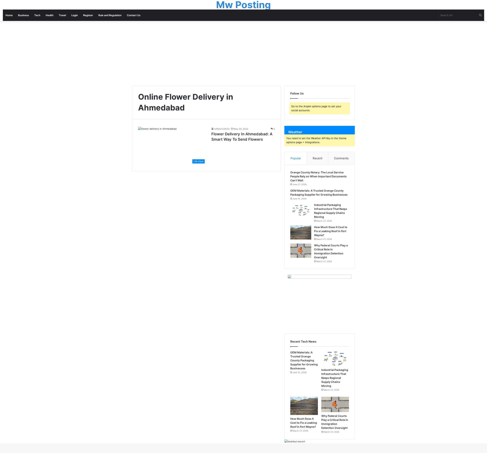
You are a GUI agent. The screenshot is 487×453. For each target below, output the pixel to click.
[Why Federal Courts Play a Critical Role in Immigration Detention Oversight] (300, 251)
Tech (37, 15)
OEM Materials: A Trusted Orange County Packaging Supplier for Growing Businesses (304, 360)
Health (49, 15)
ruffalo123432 (221, 128)
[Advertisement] (243, 53)
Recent (317, 158)
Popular (295, 158)
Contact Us (133, 15)
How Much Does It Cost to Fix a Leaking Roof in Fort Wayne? (330, 231)
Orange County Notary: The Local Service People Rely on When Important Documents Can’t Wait (318, 176)
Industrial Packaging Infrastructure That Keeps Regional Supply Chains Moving (334, 377)
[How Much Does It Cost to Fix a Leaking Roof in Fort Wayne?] (300, 232)
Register (88, 15)
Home (9, 15)
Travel (62, 15)
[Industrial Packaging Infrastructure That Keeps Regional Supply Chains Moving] (300, 210)
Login (74, 15)
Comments (341, 158)
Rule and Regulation (110, 15)
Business (23, 15)
